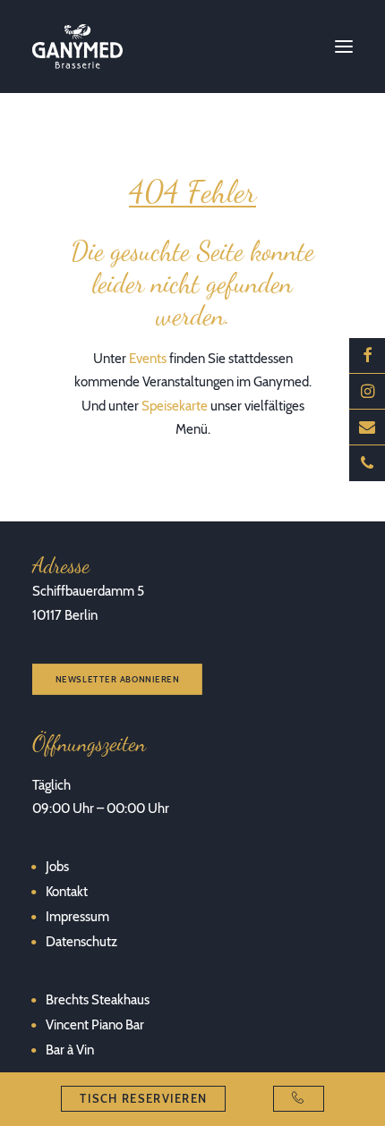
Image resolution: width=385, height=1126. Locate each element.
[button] (344, 46)
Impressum (77, 917)
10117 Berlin (65, 615)
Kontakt (67, 892)
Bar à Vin (70, 1050)
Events (148, 359)
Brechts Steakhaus (98, 1000)
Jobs (57, 867)
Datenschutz (81, 942)
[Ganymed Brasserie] (77, 46)
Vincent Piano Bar (95, 1025)
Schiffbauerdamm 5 (88, 591)
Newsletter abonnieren (118, 678)
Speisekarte (174, 406)
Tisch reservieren (143, 1098)
